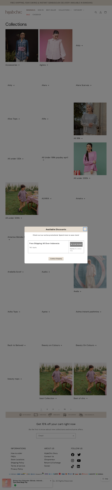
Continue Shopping (56, 258)
